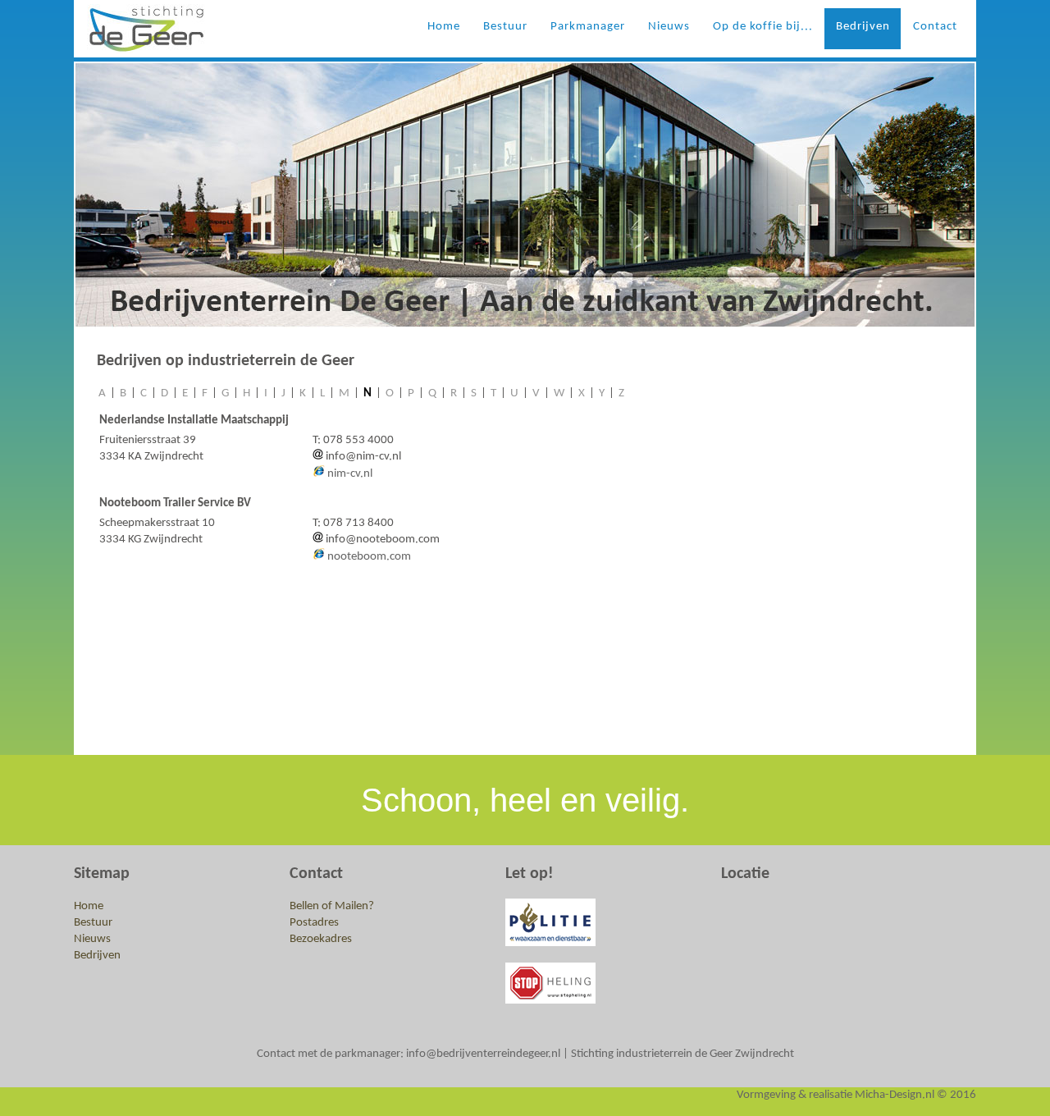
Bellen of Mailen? (332, 906)
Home (443, 27)
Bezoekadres (321, 939)
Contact (935, 27)
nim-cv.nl (349, 474)
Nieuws (669, 27)
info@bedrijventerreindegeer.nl (483, 1054)
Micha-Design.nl (894, 1095)
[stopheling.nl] (550, 943)
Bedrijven (863, 27)
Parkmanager (587, 27)
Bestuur (505, 27)
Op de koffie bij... (763, 27)
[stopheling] (550, 1001)
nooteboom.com (369, 557)
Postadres (314, 923)
